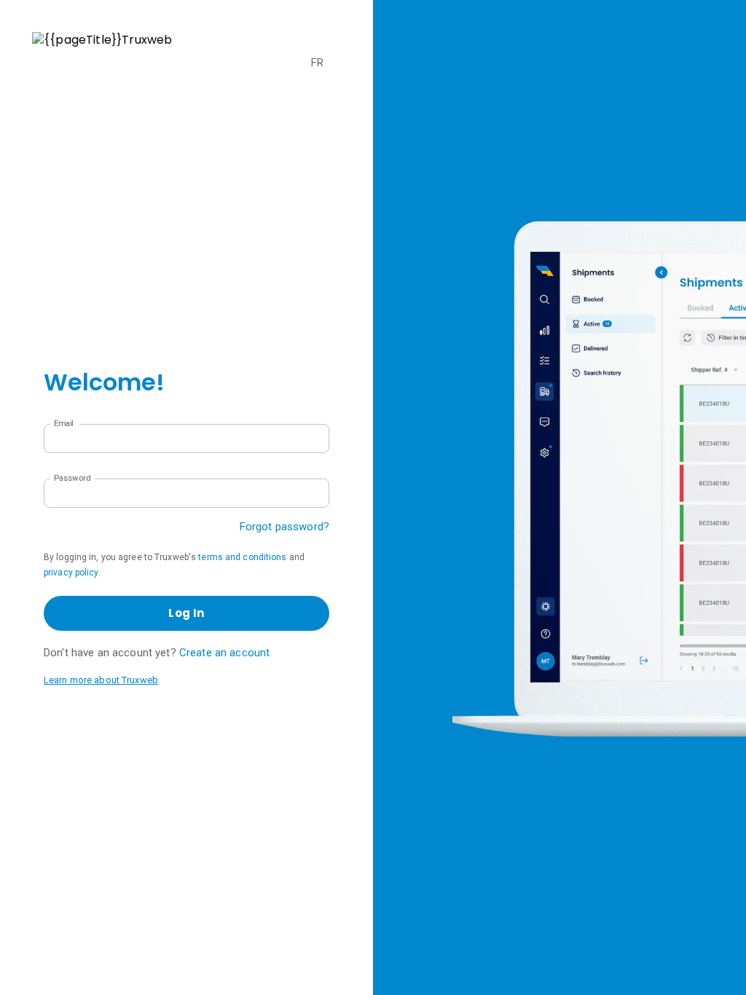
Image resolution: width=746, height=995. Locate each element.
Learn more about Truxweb (101, 680)
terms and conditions (242, 557)
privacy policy (71, 572)
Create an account (224, 652)
